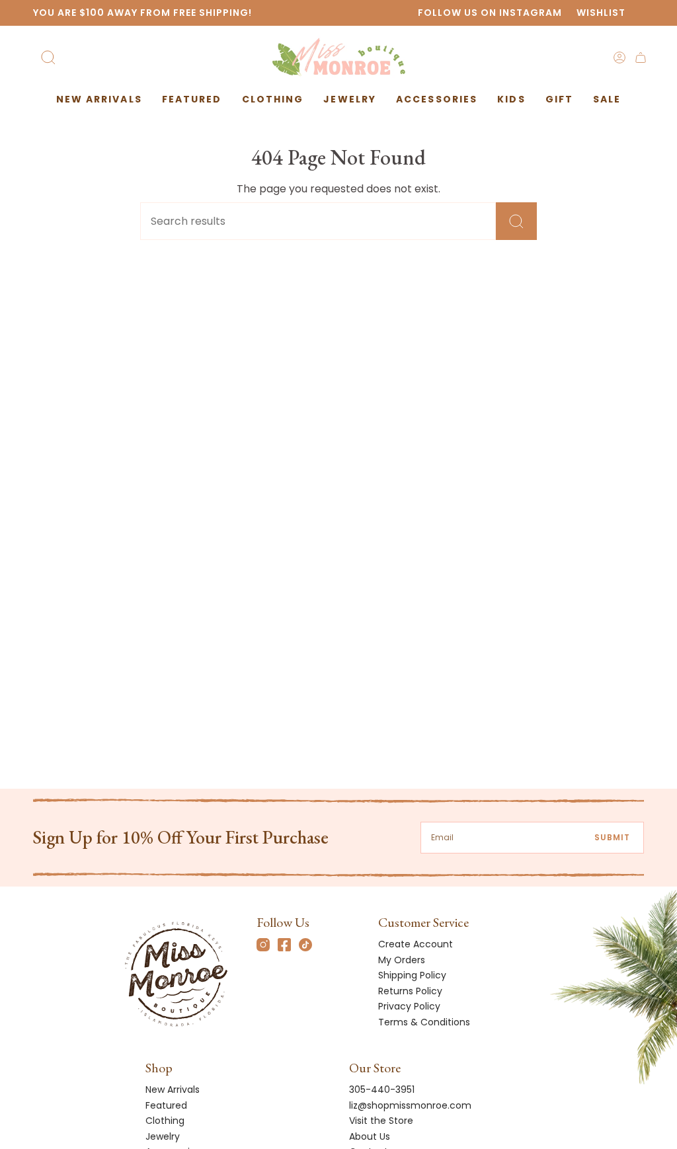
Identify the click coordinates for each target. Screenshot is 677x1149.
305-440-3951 (382, 1089)
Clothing (164, 1120)
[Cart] (640, 57)
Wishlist (601, 12)
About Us (369, 1136)
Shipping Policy (412, 975)
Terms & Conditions (424, 1022)
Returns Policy (410, 991)
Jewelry (162, 1136)
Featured (166, 1105)
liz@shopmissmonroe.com (410, 1105)
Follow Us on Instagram (490, 12)
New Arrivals (172, 1089)
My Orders (401, 960)
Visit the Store (381, 1120)
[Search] (516, 221)
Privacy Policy (409, 1006)
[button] (192, 99)
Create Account (415, 944)
